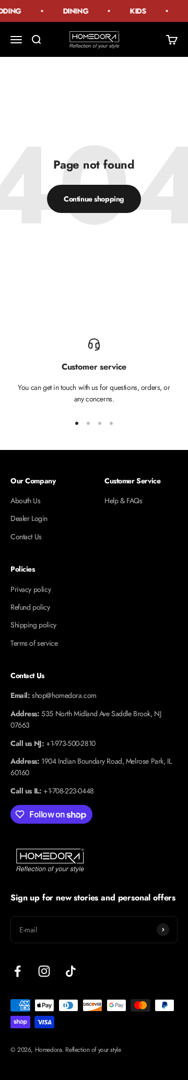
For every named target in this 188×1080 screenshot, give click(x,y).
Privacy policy (30, 589)
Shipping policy (33, 625)
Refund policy (30, 607)
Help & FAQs (123, 500)
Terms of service (33, 643)
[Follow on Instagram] (44, 971)
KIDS (137, 11)
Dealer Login (29, 518)
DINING (74, 11)
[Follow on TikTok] (71, 971)
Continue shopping (94, 199)
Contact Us (26, 536)
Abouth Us (25, 500)
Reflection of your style (93, 1049)
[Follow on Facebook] (17, 971)
